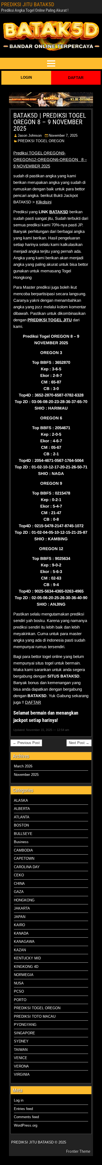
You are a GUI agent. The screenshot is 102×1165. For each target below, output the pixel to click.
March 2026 (23, 766)
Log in (18, 1100)
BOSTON (21, 825)
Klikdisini (43, 202)
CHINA (19, 884)
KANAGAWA (24, 942)
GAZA (19, 892)
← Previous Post (26, 743)
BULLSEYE (23, 834)
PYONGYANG (25, 1025)
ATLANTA (21, 817)
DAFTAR (76, 77)
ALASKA (21, 800)
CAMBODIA (23, 850)
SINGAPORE (24, 1033)
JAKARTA (22, 908)
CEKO (19, 875)
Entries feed (23, 1109)
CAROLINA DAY (27, 867)
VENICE (20, 1058)
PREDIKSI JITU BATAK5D (27, 4)
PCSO (19, 991)
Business (21, 842)
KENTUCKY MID (27, 958)
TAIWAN (20, 1050)
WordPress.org (25, 1125)
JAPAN (19, 917)
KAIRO (19, 925)
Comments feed (26, 1117)
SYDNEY (21, 1041)
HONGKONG (24, 900)
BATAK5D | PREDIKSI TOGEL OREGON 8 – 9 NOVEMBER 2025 (49, 122)
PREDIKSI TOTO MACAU (34, 1016)
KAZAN (20, 950)
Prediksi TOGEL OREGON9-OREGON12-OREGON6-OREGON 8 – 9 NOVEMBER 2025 (50, 159)
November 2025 (26, 775)
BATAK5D (58, 211)
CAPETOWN (24, 858)
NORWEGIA (23, 975)
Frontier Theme (78, 1151)
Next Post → (79, 743)
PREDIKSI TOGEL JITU (49, 320)
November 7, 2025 (63, 135)
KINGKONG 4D (26, 967)
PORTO (20, 1000)
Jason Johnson (30, 135)
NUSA (19, 983)
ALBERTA (22, 809)
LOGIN (26, 77)
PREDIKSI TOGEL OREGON (41, 141)
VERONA (21, 1066)
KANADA (21, 933)
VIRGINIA (22, 1074)
